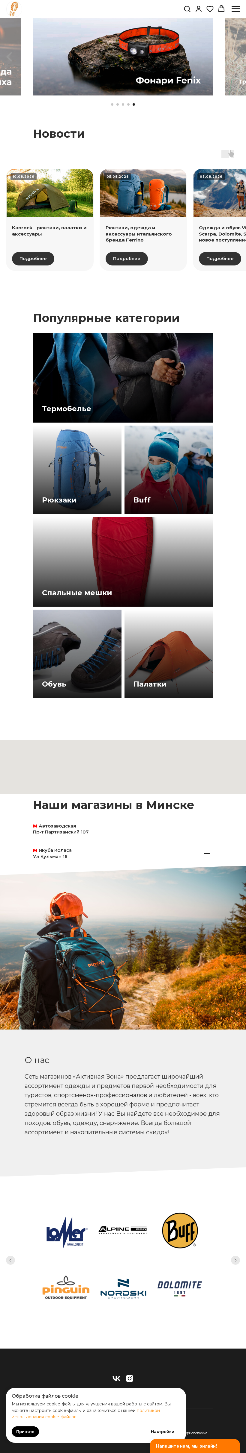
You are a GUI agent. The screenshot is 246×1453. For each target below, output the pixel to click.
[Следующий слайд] (237, 56)
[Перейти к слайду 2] (117, 104)
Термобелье (66, 408)
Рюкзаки (59, 500)
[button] (187, 8)
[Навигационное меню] (236, 9)
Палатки (150, 684)
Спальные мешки (77, 592)
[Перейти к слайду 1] (112, 104)
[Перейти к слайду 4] (128, 104)
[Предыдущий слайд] (9, 56)
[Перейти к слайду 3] (123, 104)
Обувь (54, 684)
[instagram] (129, 1378)
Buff (142, 500)
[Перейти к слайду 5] (134, 104)
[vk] (116, 1378)
